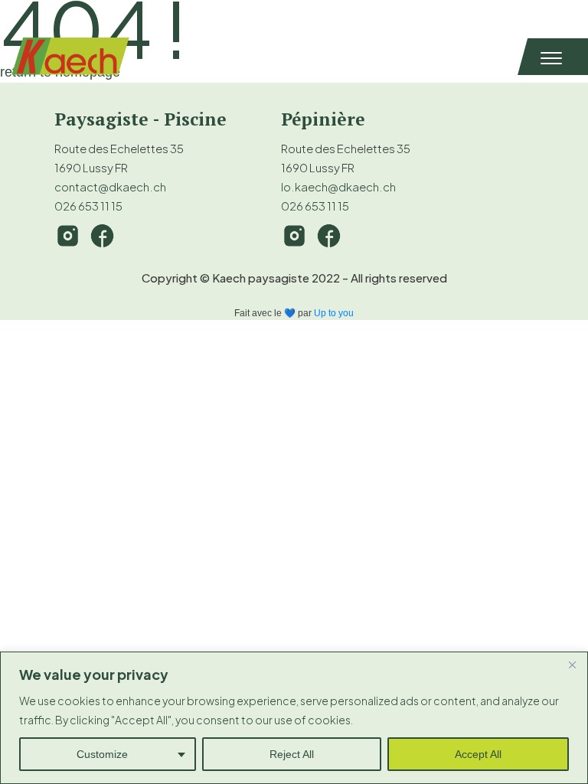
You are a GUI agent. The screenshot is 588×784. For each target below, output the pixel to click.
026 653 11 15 (88, 205)
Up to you (334, 313)
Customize (102, 754)
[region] (294, 718)
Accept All (478, 754)
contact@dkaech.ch (110, 186)
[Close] (572, 664)
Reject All (292, 754)
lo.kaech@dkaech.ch (338, 186)
